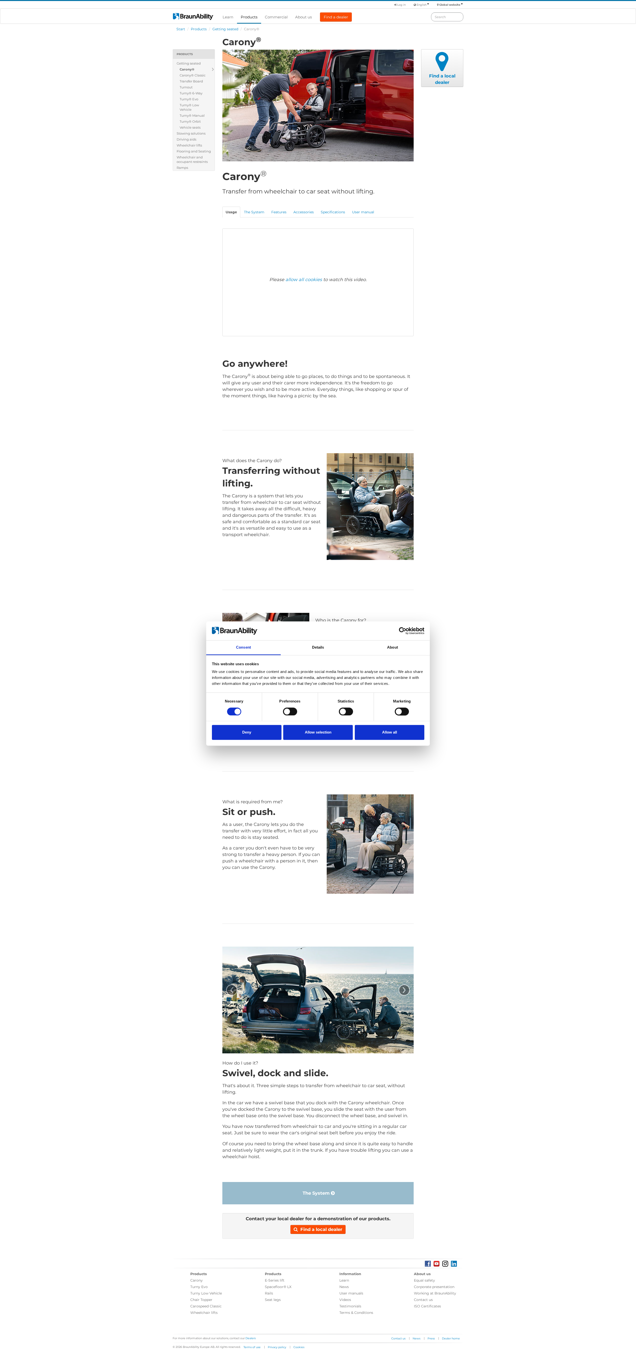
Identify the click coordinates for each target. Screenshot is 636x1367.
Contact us (423, 1300)
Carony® (187, 69)
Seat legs (273, 1300)
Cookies (298, 1347)
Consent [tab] (243, 647)
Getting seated (225, 29)
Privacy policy (277, 1347)
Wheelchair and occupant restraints (192, 159)
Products (249, 17)
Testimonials (350, 1306)
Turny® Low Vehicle (189, 107)
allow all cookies (303, 279)
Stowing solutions (191, 133)
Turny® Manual (192, 115)
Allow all (389, 732)
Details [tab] (318, 647)
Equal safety (424, 1280)
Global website (449, 4)
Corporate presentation (434, 1287)
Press (431, 1338)
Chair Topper (201, 1300)
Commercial (276, 17)
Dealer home (451, 1338)
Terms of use (252, 1347)
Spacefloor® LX (278, 1287)
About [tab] (392, 647)
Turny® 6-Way (191, 93)
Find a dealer (336, 17)
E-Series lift (274, 1280)
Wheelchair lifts (189, 145)
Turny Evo (199, 1287)
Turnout (186, 87)
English (422, 4)
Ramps (182, 168)
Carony (196, 1280)
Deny (246, 732)
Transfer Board (191, 81)
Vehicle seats (190, 127)
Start (180, 29)
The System (317, 1193)
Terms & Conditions (356, 1313)
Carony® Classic (192, 75)
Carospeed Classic (206, 1306)
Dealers (250, 1338)
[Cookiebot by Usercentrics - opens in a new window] (402, 630)
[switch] (290, 711)
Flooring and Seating (194, 151)
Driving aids (186, 139)
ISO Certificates (427, 1306)
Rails (269, 1293)
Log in (401, 4)
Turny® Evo (189, 99)
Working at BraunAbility (435, 1293)
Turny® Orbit (190, 121)
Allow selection (318, 732)
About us (303, 17)
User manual (363, 212)
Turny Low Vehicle (206, 1293)
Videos (345, 1300)
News (344, 1287)
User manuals (351, 1293)
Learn (228, 17)
